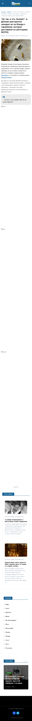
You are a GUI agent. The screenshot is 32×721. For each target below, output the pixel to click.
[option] (16, 677)
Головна (3, 12)
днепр (16, 487)
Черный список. (6, 77)
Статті (7, 640)
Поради (8, 636)
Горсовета (4, 75)
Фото (7, 35)
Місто (7, 624)
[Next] (27, 661)
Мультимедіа (9, 628)
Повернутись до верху (16, 717)
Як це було (9, 648)
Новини (9, 12)
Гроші (7, 608)
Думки (7, 616)
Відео (7, 604)
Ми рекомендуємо (11, 620)
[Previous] (24, 661)
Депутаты (8, 612)
